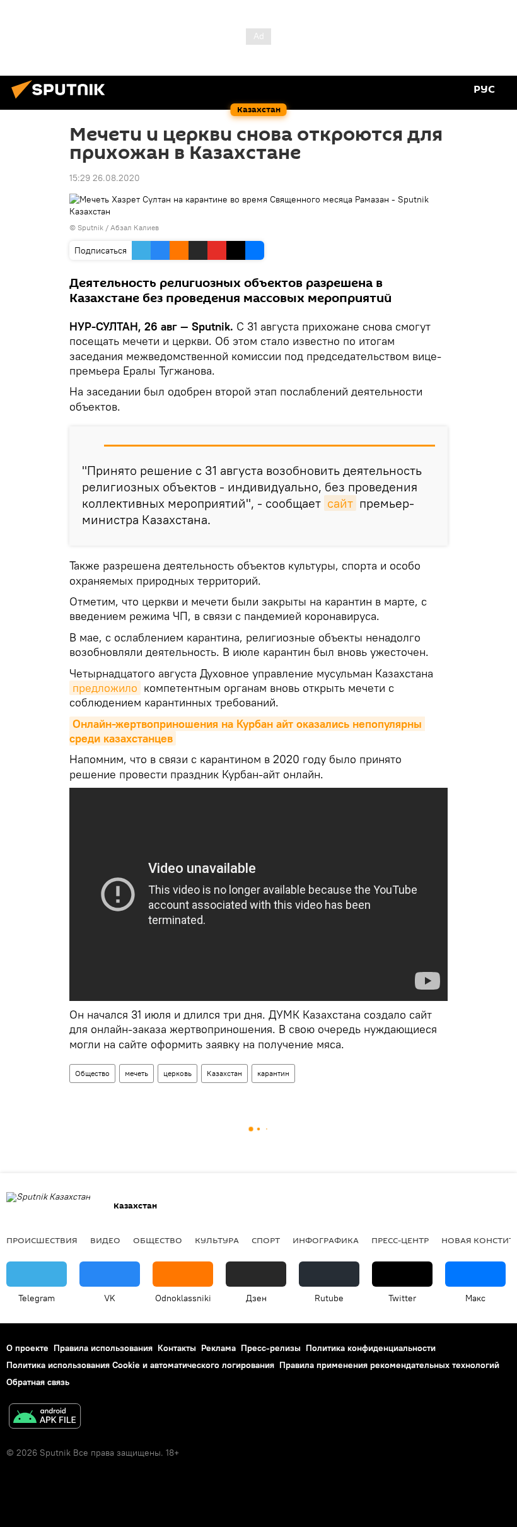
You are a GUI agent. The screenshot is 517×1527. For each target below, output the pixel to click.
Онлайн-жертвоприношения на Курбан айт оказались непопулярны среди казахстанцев (247, 731)
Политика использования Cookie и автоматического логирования (140, 1365)
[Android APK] (45, 1417)
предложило (105, 688)
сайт (340, 503)
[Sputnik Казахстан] (61, 100)
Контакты (177, 1348)
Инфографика (326, 1240)
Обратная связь (37, 1382)
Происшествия (42, 1240)
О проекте (27, 1348)
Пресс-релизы (271, 1348)
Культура (217, 1240)
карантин (273, 1073)
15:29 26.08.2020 (104, 178)
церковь (177, 1073)
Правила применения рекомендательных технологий (389, 1365)
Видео (105, 1240)
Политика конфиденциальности (371, 1348)
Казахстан (224, 1073)
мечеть (136, 1073)
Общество (92, 1073)
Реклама (218, 1348)
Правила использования (103, 1348)
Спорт (266, 1240)
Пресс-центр (400, 1240)
